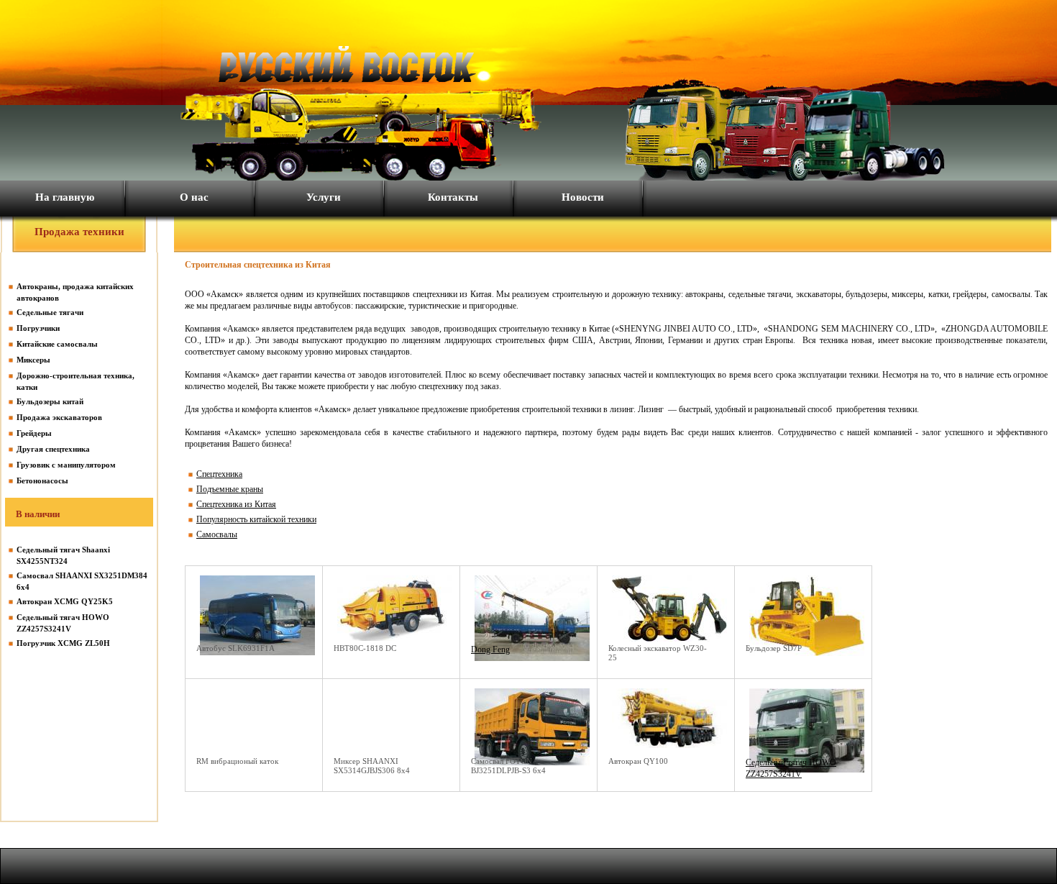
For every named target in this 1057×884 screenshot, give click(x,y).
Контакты (453, 197)
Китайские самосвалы (57, 344)
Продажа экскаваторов (59, 417)
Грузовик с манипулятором (66, 464)
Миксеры (33, 359)
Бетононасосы (42, 480)
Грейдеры (34, 433)
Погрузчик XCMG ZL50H (63, 643)
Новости (583, 197)
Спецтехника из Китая (236, 504)
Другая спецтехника (53, 449)
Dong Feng (490, 649)
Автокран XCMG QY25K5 (65, 601)
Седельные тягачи (50, 312)
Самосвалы (216, 534)
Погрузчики (38, 328)
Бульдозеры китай (50, 401)
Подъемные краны (229, 489)
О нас (194, 197)
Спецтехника (219, 474)
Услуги (323, 197)
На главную (64, 197)
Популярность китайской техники (256, 519)
